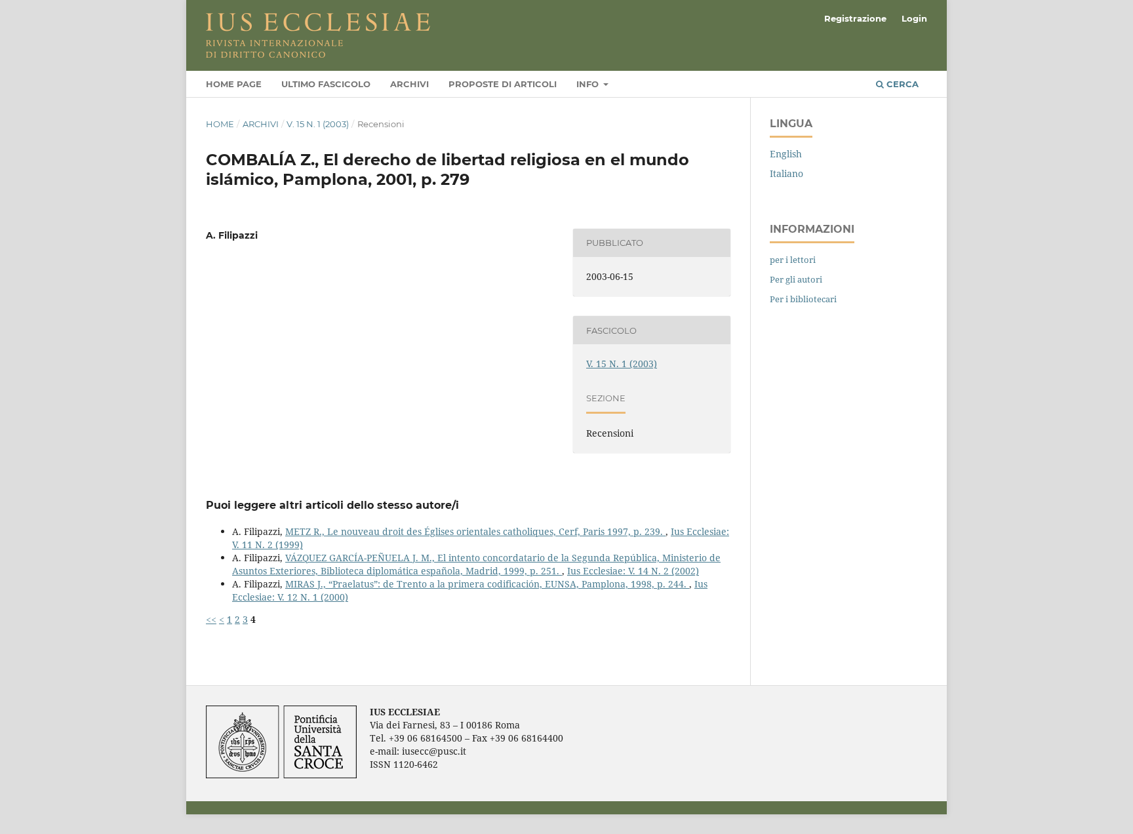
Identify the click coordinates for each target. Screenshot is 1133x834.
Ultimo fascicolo (325, 84)
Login (914, 18)
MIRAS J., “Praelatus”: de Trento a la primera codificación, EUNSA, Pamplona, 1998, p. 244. (487, 584)
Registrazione (855, 18)
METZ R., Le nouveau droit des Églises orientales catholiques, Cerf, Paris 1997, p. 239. (475, 531)
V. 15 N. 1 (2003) (318, 124)
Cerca (901, 84)
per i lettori (793, 260)
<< (211, 619)
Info (588, 84)
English (786, 154)
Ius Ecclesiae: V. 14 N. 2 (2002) (633, 571)
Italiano (786, 173)
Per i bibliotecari (803, 299)
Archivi (409, 84)
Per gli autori (796, 279)
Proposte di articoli (502, 84)
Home (220, 124)
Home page (234, 84)
